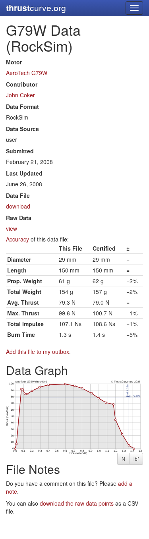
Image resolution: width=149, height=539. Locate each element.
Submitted (20, 151)
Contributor (21, 84)
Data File (18, 195)
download (18, 206)
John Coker (20, 95)
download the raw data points (77, 503)
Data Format (22, 106)
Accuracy (17, 239)
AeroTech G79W (26, 73)
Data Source (22, 129)
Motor (14, 62)
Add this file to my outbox (37, 351)
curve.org (36, 8)
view (11, 228)
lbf (136, 458)
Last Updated (24, 173)
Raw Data (18, 218)
